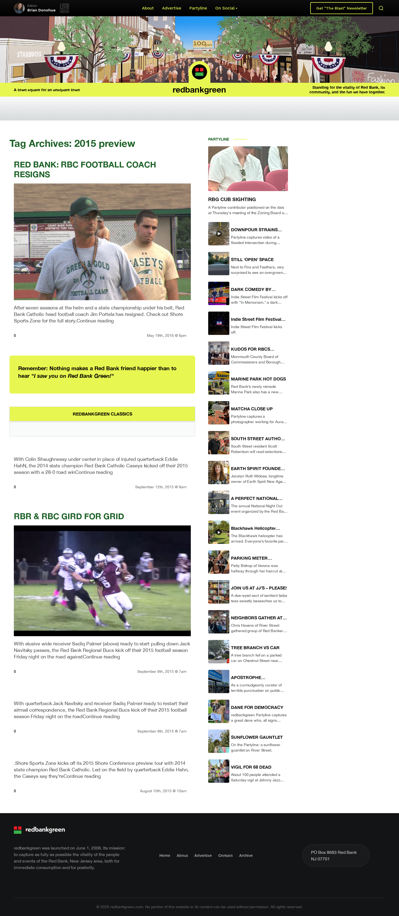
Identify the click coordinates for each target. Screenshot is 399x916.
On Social (225, 8)
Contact (225, 855)
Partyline (198, 8)
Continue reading (95, 321)
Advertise (171, 8)
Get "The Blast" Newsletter (341, 8)
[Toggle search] (381, 8)
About (148, 8)
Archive (246, 855)
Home (164, 855)
